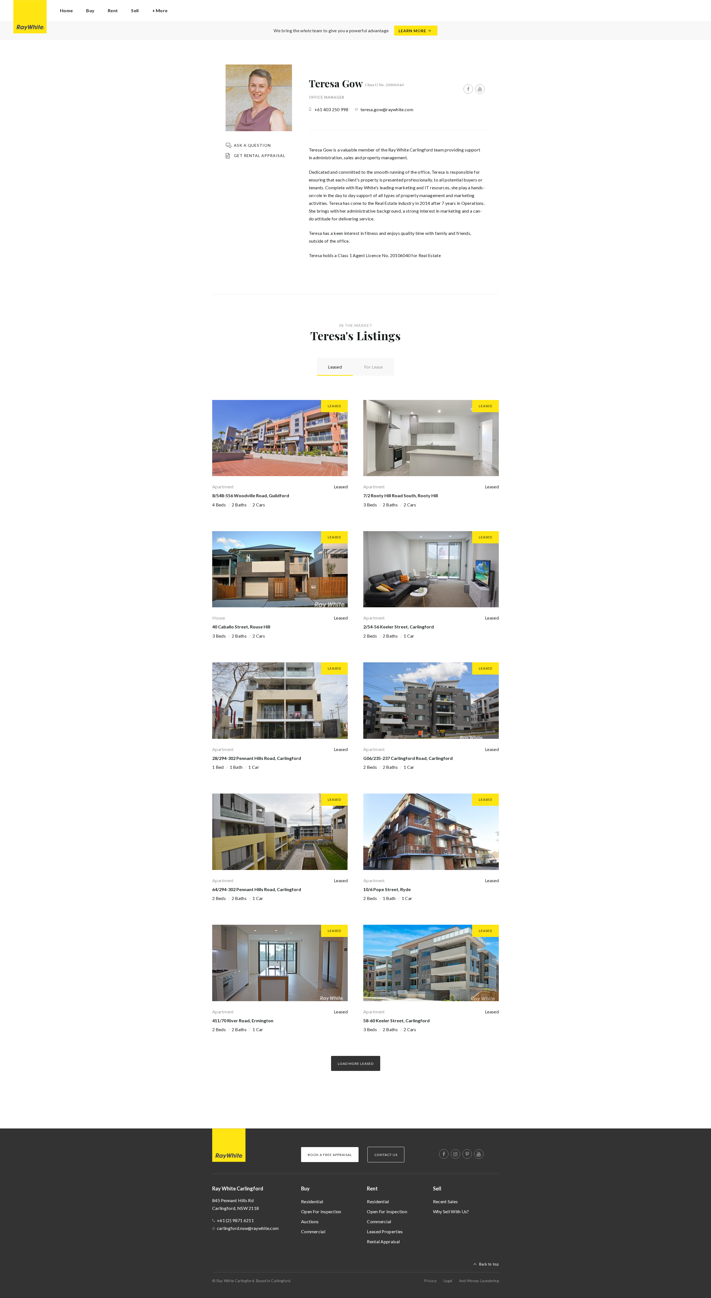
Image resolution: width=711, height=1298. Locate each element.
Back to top (489, 1264)
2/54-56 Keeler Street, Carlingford (398, 626)
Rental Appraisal (383, 1241)
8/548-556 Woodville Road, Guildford (250, 495)
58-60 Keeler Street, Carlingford (396, 1020)
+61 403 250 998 (331, 109)
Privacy (430, 1281)
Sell (437, 1188)
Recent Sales (445, 1201)
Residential (312, 1201)
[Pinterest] (467, 1154)
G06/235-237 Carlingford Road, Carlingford (408, 758)
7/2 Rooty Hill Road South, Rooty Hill (400, 495)
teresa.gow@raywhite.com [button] (386, 109)
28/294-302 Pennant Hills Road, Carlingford (256, 758)
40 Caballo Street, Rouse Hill (241, 626)
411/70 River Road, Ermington (242, 1020)
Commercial (313, 1231)
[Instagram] (455, 1154)
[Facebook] (468, 89)
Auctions (310, 1221)
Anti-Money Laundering (479, 1281)
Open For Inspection (321, 1211)
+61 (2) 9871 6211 (235, 1220)
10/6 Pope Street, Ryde (387, 889)
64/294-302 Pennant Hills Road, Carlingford (256, 889)
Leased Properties (385, 1231)
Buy (305, 1188)
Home (66, 10)
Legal (448, 1281)
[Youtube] (480, 89)
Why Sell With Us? (451, 1211)
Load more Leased (356, 1063)
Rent (372, 1188)
